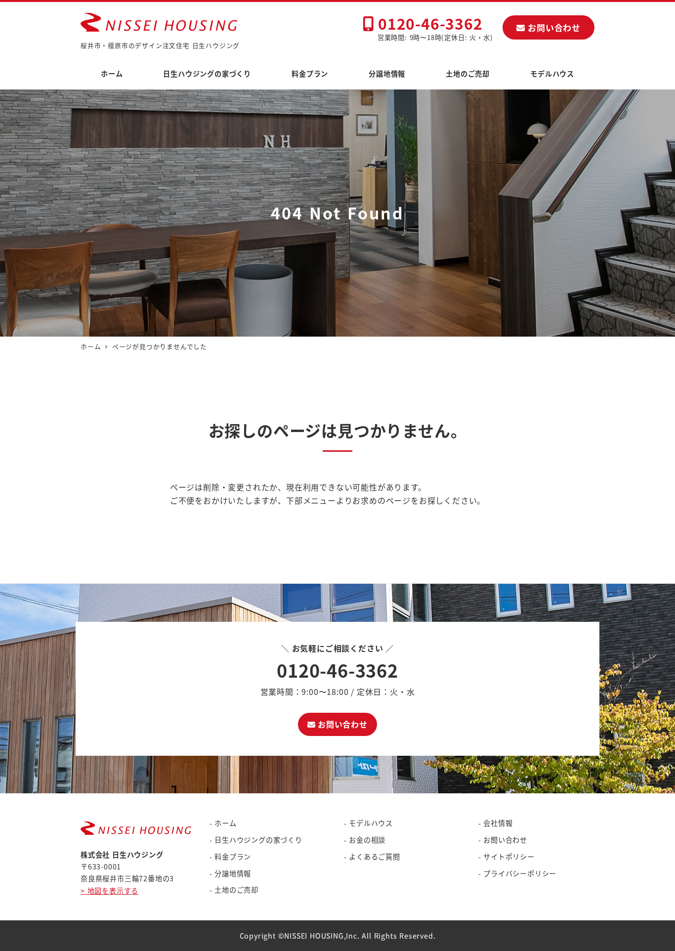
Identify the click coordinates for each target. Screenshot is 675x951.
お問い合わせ (553, 27)
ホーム (225, 823)
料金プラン (232, 857)
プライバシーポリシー (519, 873)
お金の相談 (367, 840)
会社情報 (497, 823)
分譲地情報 (232, 873)
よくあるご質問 (374, 857)
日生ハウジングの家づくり (258, 840)
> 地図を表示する (109, 891)
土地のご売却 (236, 890)
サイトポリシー (509, 857)
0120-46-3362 (428, 23)
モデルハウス (371, 823)
